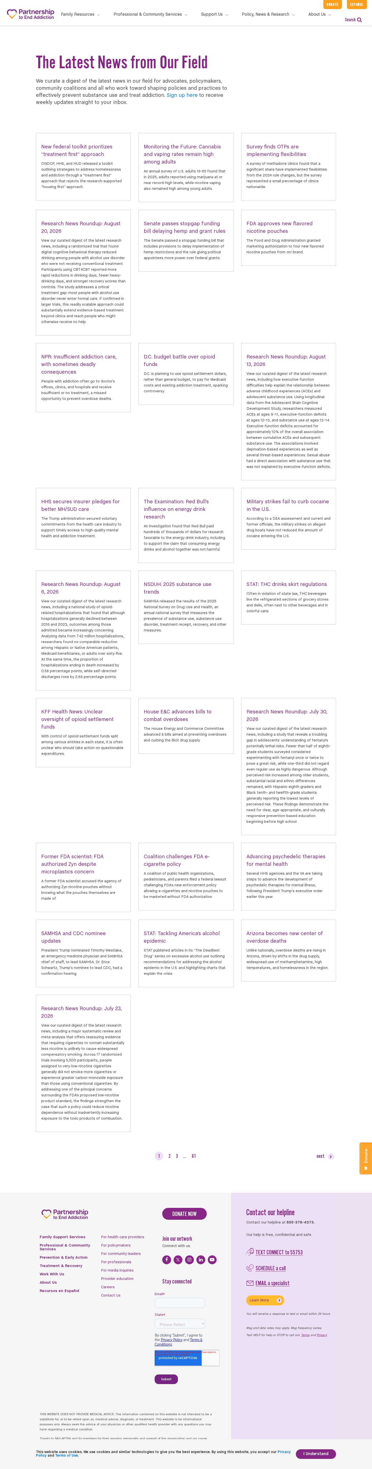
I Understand (315, 1454)
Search (350, 19)
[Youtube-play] (212, 1259)
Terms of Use (66, 1455)
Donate (333, 4)
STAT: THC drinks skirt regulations (286, 584)
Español (357, 4)
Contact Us (110, 1295)
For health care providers (122, 1237)
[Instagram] (189, 1259)
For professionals (116, 1262)
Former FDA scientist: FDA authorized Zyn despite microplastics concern (72, 864)
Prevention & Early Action (64, 1257)
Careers (108, 1287)
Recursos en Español (59, 1291)
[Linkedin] (200, 1259)
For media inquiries (117, 1270)
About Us (48, 1282)
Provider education (117, 1279)
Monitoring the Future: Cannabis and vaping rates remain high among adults (182, 155)
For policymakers (116, 1245)
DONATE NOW (184, 1214)
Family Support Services (63, 1237)
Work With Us (52, 1274)
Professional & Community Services (65, 1247)
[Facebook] (166, 1259)
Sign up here (182, 95)
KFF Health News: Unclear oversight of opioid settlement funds (77, 720)
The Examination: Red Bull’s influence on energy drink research (176, 509)
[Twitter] (178, 1259)
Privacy (322, 1335)
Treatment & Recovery (61, 1266)
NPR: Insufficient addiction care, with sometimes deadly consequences (78, 365)
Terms (305, 1335)
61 (194, 1156)
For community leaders (121, 1254)
